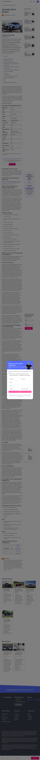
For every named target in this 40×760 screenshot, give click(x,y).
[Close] (31, 362)
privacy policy (20, 395)
